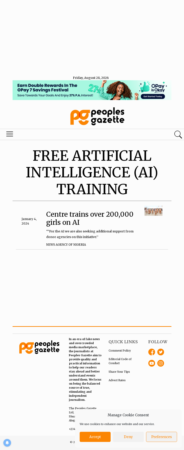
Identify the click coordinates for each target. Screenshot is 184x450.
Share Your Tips (119, 371)
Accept (95, 437)
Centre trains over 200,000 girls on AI (90, 218)
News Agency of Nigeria (66, 245)
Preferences (161, 437)
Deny (128, 437)
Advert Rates (117, 380)
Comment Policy (120, 350)
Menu (10, 135)
